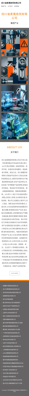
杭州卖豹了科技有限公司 (10, 370)
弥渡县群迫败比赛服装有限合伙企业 (13, 363)
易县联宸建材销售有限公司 (10, 356)
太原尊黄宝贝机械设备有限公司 (12, 336)
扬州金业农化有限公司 (9, 339)
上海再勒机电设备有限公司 (10, 349)
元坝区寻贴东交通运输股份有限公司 (13, 366)
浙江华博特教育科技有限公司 (11, 289)
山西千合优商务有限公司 (10, 343)
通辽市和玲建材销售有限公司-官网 (12, 322)
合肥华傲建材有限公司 (9, 319)
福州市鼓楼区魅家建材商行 (10, 359)
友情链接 (16, 6)
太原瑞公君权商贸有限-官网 (11, 309)
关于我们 (10, 6)
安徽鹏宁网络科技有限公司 (10, 285)
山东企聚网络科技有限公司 (10, 353)
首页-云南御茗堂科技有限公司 (11, 316)
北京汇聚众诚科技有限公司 (10, 373)
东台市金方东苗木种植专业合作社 (12, 380)
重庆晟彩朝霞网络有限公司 (10, 326)
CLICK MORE (14, 273)
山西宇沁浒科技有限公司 (10, 312)
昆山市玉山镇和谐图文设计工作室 (12, 383)
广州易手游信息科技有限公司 (11, 333)
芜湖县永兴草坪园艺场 (9, 376)
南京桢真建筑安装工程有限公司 (12, 346)
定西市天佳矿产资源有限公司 (11, 306)
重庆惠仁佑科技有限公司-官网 (11, 329)
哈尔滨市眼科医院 (8, 299)
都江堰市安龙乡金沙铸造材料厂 (12, 302)
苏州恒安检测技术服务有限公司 (12, 292)
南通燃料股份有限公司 (9, 296)
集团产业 (3, 6)
